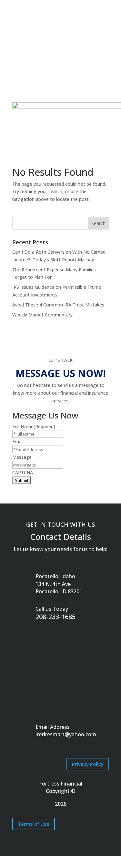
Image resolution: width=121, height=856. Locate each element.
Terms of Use (33, 824)
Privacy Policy (88, 764)
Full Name (33, 426)
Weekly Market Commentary (42, 315)
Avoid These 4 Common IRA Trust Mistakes (58, 305)
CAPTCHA (22, 472)
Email (18, 441)
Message (22, 457)
